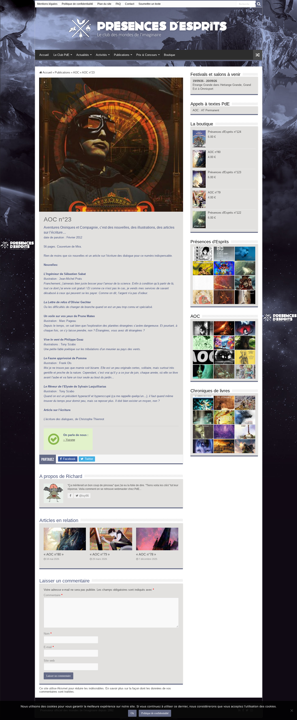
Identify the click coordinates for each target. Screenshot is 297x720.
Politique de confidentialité (77, 3)
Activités (101, 55)
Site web (49, 660)
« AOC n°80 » (53, 554)
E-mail (49, 647)
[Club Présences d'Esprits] (148, 28)
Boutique (169, 55)
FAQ (118, 3)
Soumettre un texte (149, 3)
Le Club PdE (61, 55)
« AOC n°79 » (100, 554)
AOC (76, 72)
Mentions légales (47, 3)
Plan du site (104, 3)
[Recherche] (259, 4)
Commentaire (53, 595)
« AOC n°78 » (146, 554)
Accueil (44, 55)
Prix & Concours (146, 55)
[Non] (291, 710)
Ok (132, 713)
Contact (129, 3)
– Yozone (69, 439)
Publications (121, 55)
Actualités (82, 55)
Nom (48, 633)
